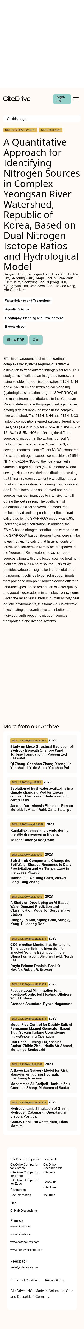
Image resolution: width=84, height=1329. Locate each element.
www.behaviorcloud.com (26, 1249)
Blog (13, 1202)
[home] (16, 100)
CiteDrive (49, 1187)
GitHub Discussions (23, 1210)
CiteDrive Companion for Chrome (24, 1166)
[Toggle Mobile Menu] (76, 99)
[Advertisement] (42, 44)
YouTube (49, 1195)
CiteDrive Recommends (52, 1166)
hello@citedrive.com (24, 1267)
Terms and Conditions (25, 1280)
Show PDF (15, 340)
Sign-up (60, 99)
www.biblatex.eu (21, 1234)
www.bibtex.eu (20, 1226)
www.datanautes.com (24, 1242)
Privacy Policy (54, 1280)
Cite (36, 340)
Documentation (20, 1195)
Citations (49, 1172)
